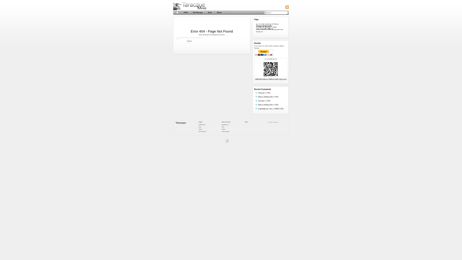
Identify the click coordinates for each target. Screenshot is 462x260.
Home (177, 12)
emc (260, 24)
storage (258, 31)
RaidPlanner (202, 124)
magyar (274, 27)
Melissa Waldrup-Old (265, 97)
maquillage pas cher (265, 109)
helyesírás (268, 24)
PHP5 (186, 12)
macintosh (264, 26)
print (281, 29)
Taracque (261, 93)
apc (257, 24)
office (270, 29)
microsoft (261, 29)
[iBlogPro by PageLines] (226, 141)
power (278, 29)
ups (262, 31)
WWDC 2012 (279, 109)
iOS (273, 24)
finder (263, 24)
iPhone (277, 24)
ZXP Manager (198, 12)
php (275, 29)
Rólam (219, 12)
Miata (210, 12)
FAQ (268, 93)
